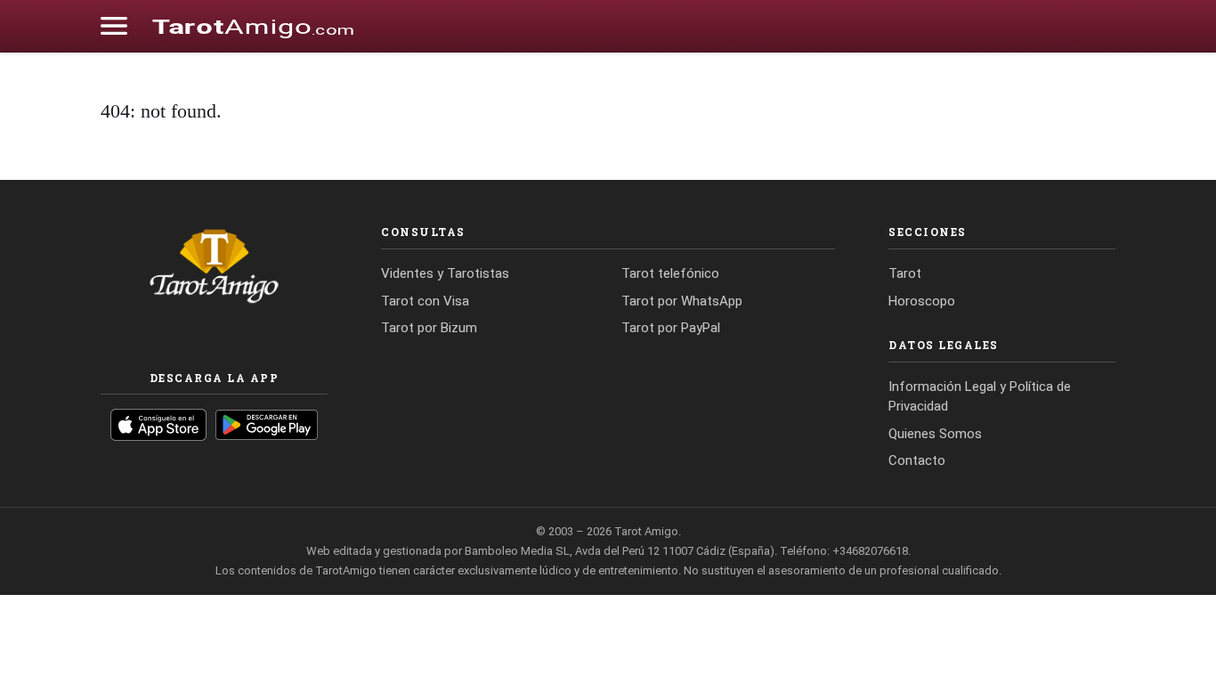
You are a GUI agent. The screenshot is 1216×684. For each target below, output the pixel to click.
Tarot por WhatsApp (681, 301)
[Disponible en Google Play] (266, 425)
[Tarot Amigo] (252, 26)
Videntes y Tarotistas (445, 273)
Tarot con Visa (425, 301)
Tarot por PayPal (670, 328)
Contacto (916, 460)
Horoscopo (921, 301)
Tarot (904, 273)
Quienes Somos (935, 434)
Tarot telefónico (670, 273)
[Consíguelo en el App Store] (158, 425)
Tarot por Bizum (429, 328)
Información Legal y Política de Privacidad (979, 397)
